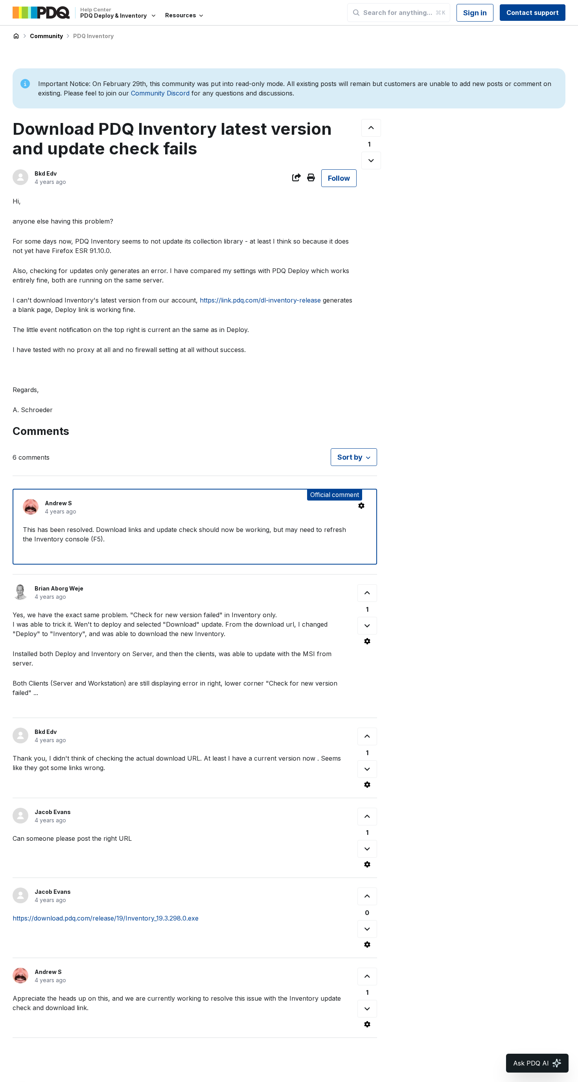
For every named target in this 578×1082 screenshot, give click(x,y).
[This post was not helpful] (371, 160)
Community (46, 36)
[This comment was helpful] (367, 593)
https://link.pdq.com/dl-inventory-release (260, 300)
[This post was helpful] (371, 128)
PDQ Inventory (93, 36)
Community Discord (160, 93)
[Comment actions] (361, 505)
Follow (339, 178)
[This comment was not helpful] (367, 626)
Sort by (350, 457)
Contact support (532, 13)
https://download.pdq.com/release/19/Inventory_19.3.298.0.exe (106, 918)
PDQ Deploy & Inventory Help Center (16, 36)
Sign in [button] (475, 13)
